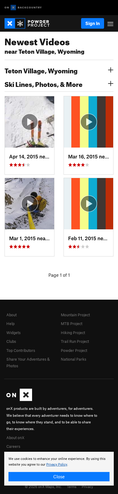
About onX (15, 437)
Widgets (13, 332)
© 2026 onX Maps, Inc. (43, 486)
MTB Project (71, 323)
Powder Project (74, 350)
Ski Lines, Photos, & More (44, 83)
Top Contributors (20, 350)
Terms (72, 486)
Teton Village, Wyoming (41, 70)
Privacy (87, 486)
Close (59, 476)
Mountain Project (75, 314)
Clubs (11, 341)
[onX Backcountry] (23, 7)
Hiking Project (73, 332)
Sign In (92, 23)
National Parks (73, 359)
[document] (59, 468)
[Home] (30, 23)
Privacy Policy (56, 465)
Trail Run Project (75, 341)
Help (10, 323)
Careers (13, 446)
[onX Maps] (19, 399)
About (11, 314)
